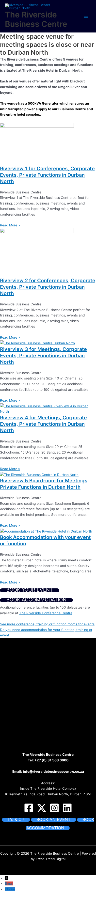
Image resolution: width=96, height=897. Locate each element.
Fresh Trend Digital (50, 859)
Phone (10, 889)
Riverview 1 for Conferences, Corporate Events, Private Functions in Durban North (47, 175)
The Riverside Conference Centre (45, 613)
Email (9, 883)
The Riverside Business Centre (36, 19)
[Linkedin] (67, 808)
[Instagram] (54, 808)
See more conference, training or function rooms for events (47, 624)
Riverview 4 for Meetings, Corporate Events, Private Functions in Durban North (43, 424)
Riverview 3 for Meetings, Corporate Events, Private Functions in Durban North (43, 355)
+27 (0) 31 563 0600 (51, 760)
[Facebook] (29, 808)
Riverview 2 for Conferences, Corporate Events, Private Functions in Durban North (47, 287)
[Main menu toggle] (86, 16)
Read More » (10, 225)
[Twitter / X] (42, 808)
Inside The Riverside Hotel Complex (48, 788)
